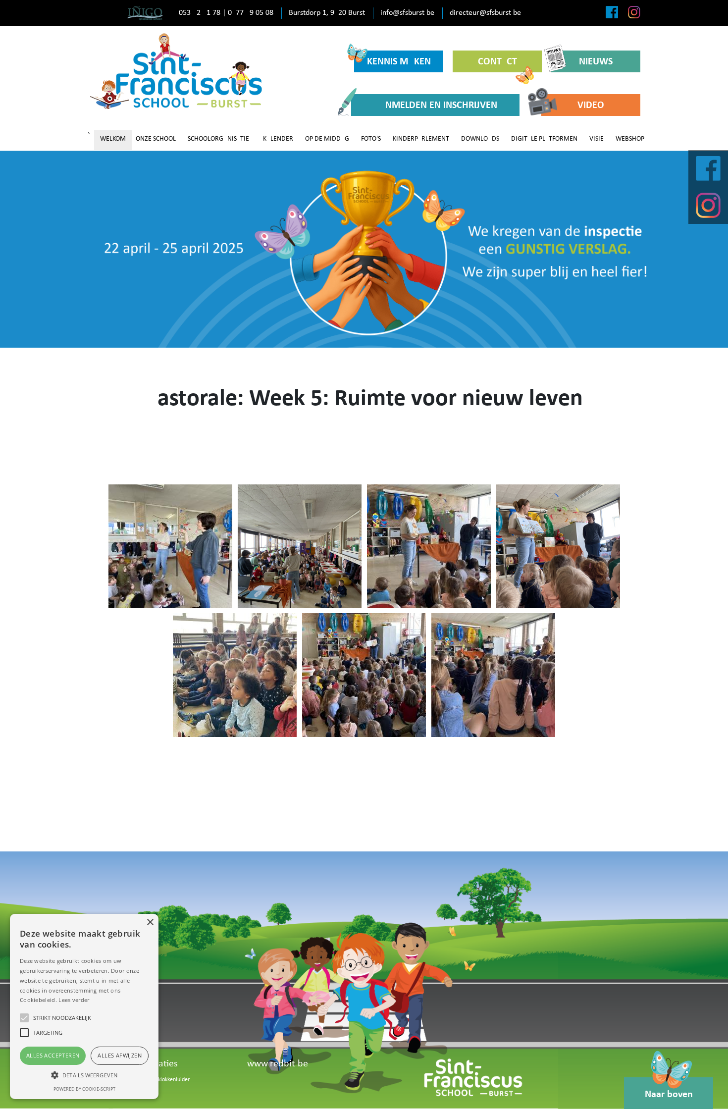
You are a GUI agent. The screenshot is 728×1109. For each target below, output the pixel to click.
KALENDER (278, 139)
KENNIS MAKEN (399, 62)
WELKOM (113, 139)
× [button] (150, 922)
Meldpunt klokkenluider (161, 1080)
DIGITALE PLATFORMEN (544, 139)
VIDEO (590, 105)
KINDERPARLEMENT (421, 139)
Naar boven (669, 1095)
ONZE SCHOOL (156, 139)
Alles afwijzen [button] (120, 1055)
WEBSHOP (630, 139)
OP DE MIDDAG (327, 139)
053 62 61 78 (199, 13)
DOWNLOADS (480, 139)
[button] (84, 1075)
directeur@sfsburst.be (485, 13)
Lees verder (73, 999)
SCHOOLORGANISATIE (218, 139)
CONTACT (497, 62)
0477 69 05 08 (250, 13)
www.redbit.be (277, 1064)
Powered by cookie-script (84, 1089)
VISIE (596, 139)
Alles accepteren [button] (52, 1055)
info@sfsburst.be (407, 13)
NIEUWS (596, 62)
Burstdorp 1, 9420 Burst (327, 13)
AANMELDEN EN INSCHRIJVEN (435, 105)
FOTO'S (371, 139)
